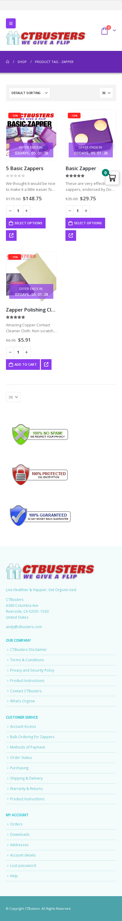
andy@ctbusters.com (24, 626)
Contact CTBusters (26, 690)
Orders (16, 824)
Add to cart (26, 364)
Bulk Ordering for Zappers (32, 736)
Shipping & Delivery (26, 778)
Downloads (20, 834)
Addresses (19, 844)
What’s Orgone (22, 701)
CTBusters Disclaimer (28, 649)
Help (14, 875)
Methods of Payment (27, 747)
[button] (11, 23)
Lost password (23, 865)
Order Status (21, 757)
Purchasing (19, 767)
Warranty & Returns (26, 788)
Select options (28, 223)
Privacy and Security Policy (32, 670)
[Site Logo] (46, 38)
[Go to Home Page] (7, 62)
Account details (23, 855)
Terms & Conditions (27, 659)
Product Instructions (27, 680)
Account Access (23, 726)
